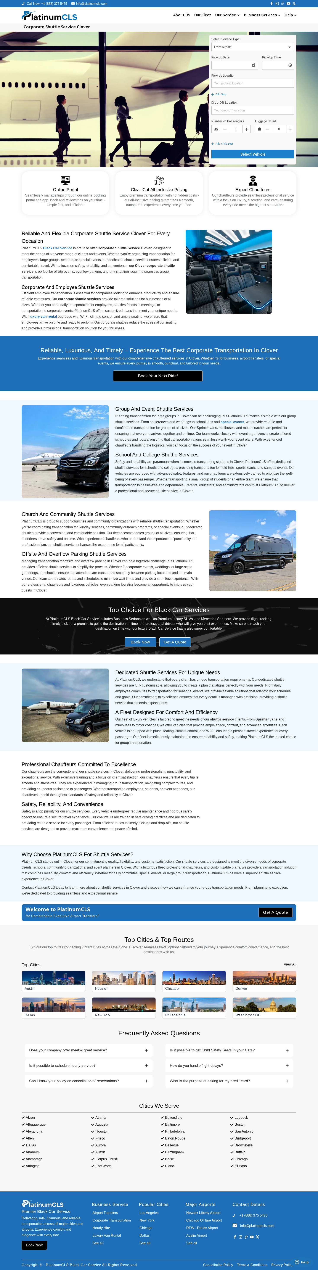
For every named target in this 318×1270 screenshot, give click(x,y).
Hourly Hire (101, 1228)
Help (289, 15)
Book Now (140, 642)
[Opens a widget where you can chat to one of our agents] (302, 1262)
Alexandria (34, 1131)
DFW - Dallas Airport (202, 1228)
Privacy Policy (282, 1265)
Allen (30, 1138)
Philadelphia (175, 1015)
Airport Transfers (105, 1213)
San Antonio (244, 1131)
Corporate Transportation (112, 1220)
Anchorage (34, 1159)
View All (290, 964)
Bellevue (172, 1145)
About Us (181, 15)
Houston (101, 988)
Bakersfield (173, 1117)
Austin (30, 988)
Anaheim (33, 1152)
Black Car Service (57, 248)
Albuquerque (36, 1124)
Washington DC (248, 1015)
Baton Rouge (175, 1138)
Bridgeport (243, 1138)
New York (102, 1015)
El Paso (241, 1166)
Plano (169, 1166)
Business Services (260, 15)
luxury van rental (43, 316)
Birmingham (174, 1152)
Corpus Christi (107, 1159)
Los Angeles (149, 1213)
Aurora (100, 1145)
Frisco (100, 1138)
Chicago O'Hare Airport (204, 1220)
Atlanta (100, 1117)
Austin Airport (196, 1235)
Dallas (30, 1015)
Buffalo (240, 1152)
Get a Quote (175, 642)
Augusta (101, 1124)
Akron (30, 1117)
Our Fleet (202, 15)
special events (232, 422)
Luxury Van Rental (107, 1235)
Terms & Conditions (252, 1265)
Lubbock (241, 1117)
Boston (240, 1124)
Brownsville (244, 1145)
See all (98, 1243)
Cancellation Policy (218, 1265)
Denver (241, 988)
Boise (169, 1159)
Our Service (225, 15)
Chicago (172, 988)
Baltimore (172, 1124)
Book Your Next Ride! (158, 376)
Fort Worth (104, 1166)
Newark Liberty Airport (203, 1213)
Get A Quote (275, 912)
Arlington (33, 1166)
